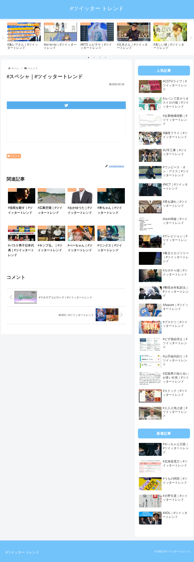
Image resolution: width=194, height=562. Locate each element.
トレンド (15, 156)
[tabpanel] (24, 37)
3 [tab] (100, 57)
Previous (3, 38)
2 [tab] (94, 57)
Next (191, 38)
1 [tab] (88, 57)
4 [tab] (105, 57)
